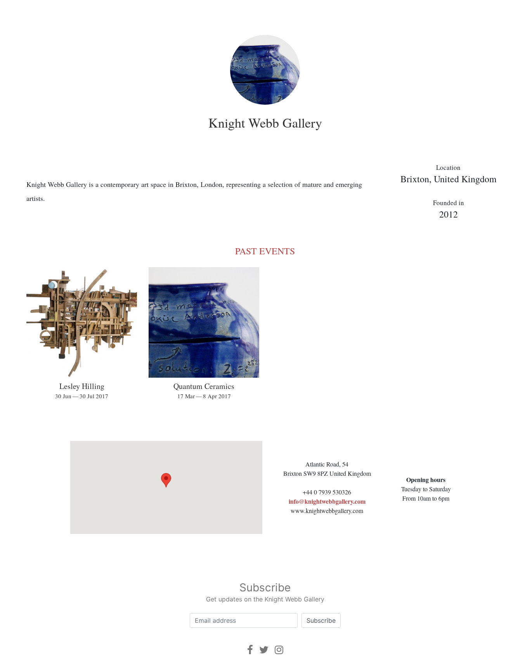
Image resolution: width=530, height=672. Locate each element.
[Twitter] (264, 650)
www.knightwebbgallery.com (327, 510)
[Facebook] (250, 650)
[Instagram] (279, 650)
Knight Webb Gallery (265, 122)
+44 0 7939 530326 (327, 492)
